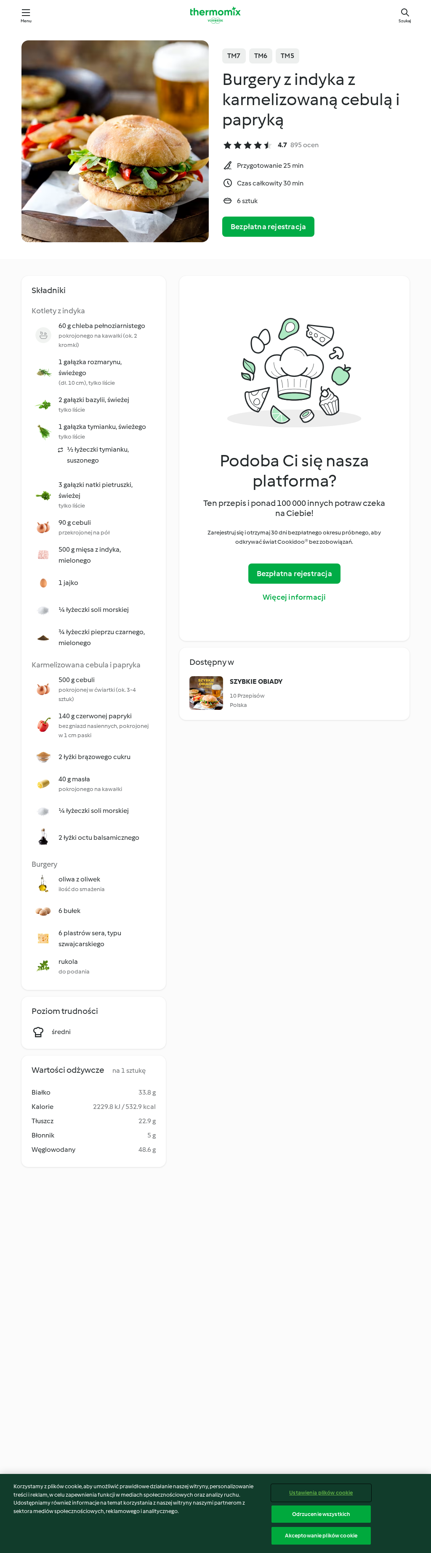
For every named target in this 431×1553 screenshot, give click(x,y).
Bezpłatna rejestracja (268, 226)
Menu (26, 21)
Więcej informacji (294, 597)
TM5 (287, 56)
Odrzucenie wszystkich (321, 1514)
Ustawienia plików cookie (321, 1493)
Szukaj (405, 21)
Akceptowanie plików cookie (321, 1535)
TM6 (261, 56)
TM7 (234, 56)
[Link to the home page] (215, 15)
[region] (215, 1513)
